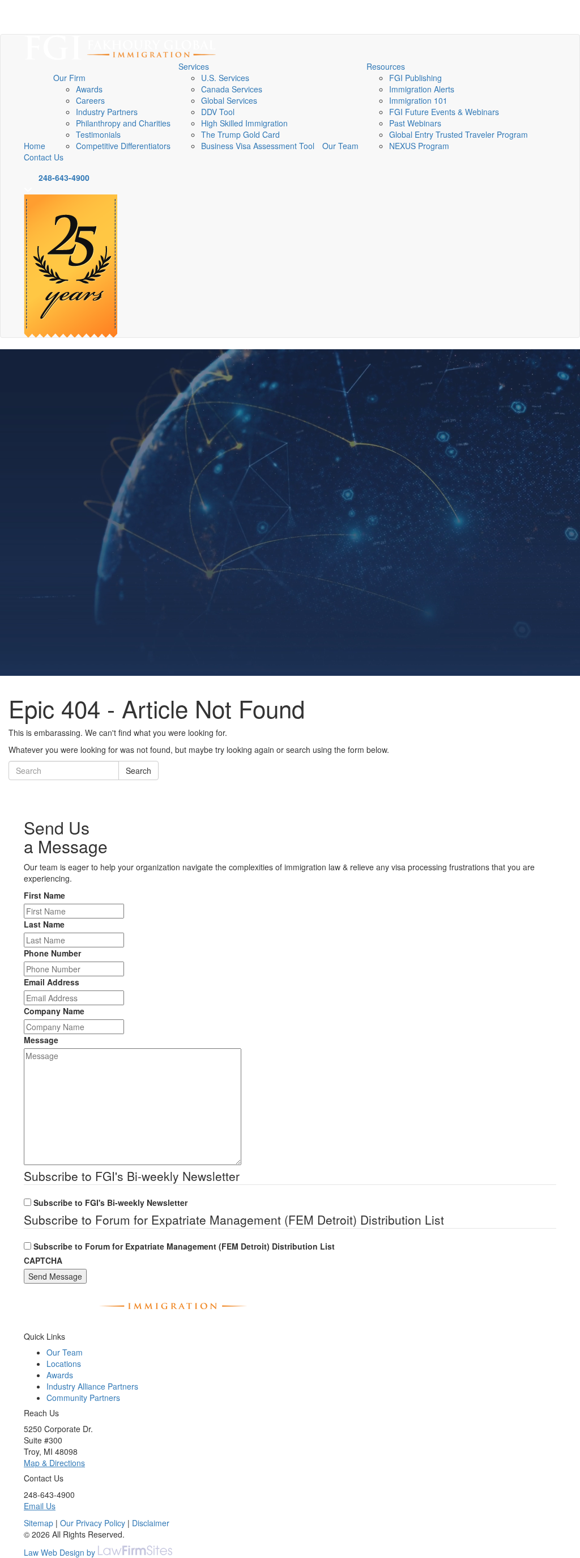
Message (41, 1039)
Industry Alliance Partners (92, 1386)
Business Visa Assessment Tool (257, 145)
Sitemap (38, 1523)
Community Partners (83, 1397)
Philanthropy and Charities (123, 123)
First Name (44, 895)
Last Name (44, 924)
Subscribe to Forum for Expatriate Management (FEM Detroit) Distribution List (184, 1246)
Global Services (229, 100)
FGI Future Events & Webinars (444, 111)
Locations (63, 1363)
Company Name (54, 1011)
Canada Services (231, 89)
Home (34, 145)
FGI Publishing (415, 77)
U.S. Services (225, 77)
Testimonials (98, 134)
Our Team (340, 145)
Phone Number (52, 953)
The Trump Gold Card (240, 134)
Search (138, 770)
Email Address (51, 982)
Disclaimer (150, 1523)
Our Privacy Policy (92, 1523)
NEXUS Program (419, 145)
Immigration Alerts (421, 89)
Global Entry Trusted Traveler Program (458, 134)
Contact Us (43, 157)
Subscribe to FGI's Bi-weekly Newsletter (110, 1202)
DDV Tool (217, 111)
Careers (90, 100)
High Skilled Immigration (244, 123)
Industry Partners (107, 111)
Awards (89, 89)
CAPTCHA (43, 1260)
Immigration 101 (418, 100)
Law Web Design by (59, 1552)
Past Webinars (415, 123)
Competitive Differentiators (123, 145)
